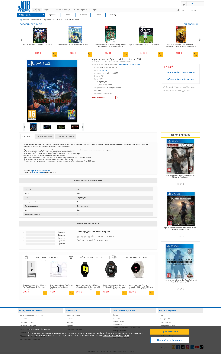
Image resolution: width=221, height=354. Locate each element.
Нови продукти (165, 322)
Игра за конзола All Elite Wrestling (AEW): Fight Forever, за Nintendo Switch (110, 45)
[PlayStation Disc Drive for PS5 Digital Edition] (58, 277)
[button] (21, 40)
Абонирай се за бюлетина (180, 79)
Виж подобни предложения (181, 72)
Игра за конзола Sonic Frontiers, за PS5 (73, 45)
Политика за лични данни (116, 335)
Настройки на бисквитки (169, 340)
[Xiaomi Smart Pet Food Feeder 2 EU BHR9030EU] (31, 277)
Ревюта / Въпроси (65, 136)
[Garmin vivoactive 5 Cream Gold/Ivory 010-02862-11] (138, 277)
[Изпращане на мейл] (34, 10)
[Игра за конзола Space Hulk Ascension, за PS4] (53, 91)
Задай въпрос (135, 64)
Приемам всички (170, 331)
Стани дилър (118, 324)
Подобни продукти (31, 24)
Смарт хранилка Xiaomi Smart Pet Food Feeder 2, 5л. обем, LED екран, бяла (34, 287)
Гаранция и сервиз (27, 322)
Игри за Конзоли (36, 20)
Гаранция (23, 319)
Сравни (187, 91)
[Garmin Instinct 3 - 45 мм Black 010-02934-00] (111, 277)
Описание (27, 136)
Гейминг (26, 20)
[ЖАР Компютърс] (24, 6)
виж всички (191, 24)
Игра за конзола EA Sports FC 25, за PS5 (144, 45)
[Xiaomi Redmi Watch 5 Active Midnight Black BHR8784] (84, 277)
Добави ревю (123, 64)
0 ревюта (113, 64)
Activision (103, 70)
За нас (115, 315)
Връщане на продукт (28, 326)
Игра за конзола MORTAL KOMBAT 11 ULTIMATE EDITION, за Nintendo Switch (181, 45)
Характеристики (44, 136)
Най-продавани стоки (168, 326)
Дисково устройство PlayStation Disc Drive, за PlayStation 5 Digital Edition (61, 287)
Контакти (116, 318)
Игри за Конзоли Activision (53, 20)
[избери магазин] (40, 10)
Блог (161, 315)
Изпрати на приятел (173, 91)
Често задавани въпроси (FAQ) (31, 315)
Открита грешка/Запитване (184, 87)
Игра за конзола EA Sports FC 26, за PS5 (38, 45)
